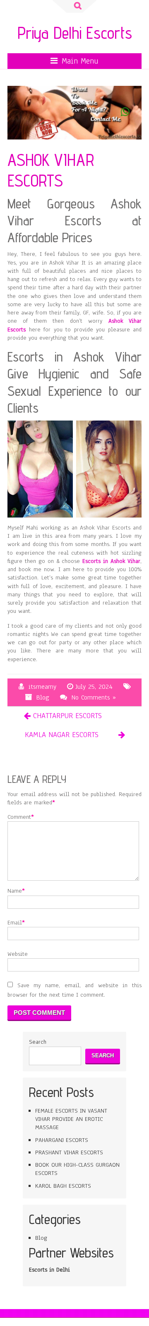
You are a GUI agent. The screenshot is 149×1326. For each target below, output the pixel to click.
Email (14, 923)
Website (17, 954)
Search (37, 1042)
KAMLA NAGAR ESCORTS (62, 735)
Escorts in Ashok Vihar (111, 561)
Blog (42, 697)
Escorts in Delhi (49, 1270)
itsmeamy (42, 686)
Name (14, 891)
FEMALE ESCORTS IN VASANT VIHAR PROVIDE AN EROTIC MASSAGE (71, 1119)
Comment (19, 817)
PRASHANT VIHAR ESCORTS (69, 1152)
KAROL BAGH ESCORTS (63, 1186)
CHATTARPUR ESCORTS (67, 716)
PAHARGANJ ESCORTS (61, 1140)
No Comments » (94, 697)
